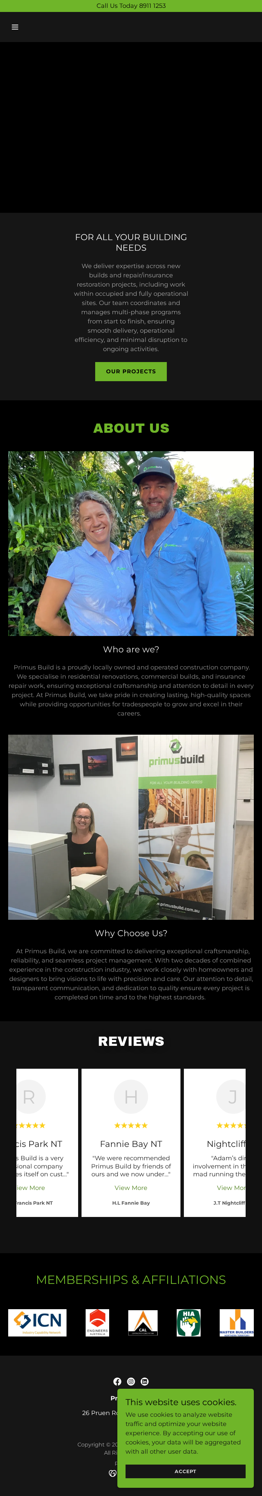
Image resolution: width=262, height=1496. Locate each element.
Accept (185, 1471)
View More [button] (28, 1188)
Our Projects (131, 371)
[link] (117, 1381)
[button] (36, 27)
